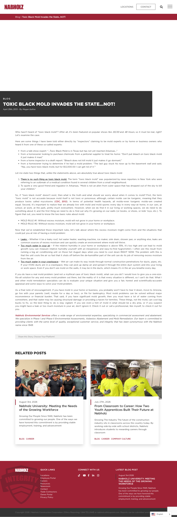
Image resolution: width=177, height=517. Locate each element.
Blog (7, 98)
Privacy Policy (46, 497)
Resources (45, 483)
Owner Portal (46, 494)
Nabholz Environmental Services (33, 315)
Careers (43, 481)
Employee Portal (48, 478)
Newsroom (45, 486)
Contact (146, 7)
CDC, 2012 (61, 201)
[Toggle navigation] (168, 6)
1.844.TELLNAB (87, 512)
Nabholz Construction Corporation (47, 512)
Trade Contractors (48, 492)
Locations (127, 7)
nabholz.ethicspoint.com (108, 512)
